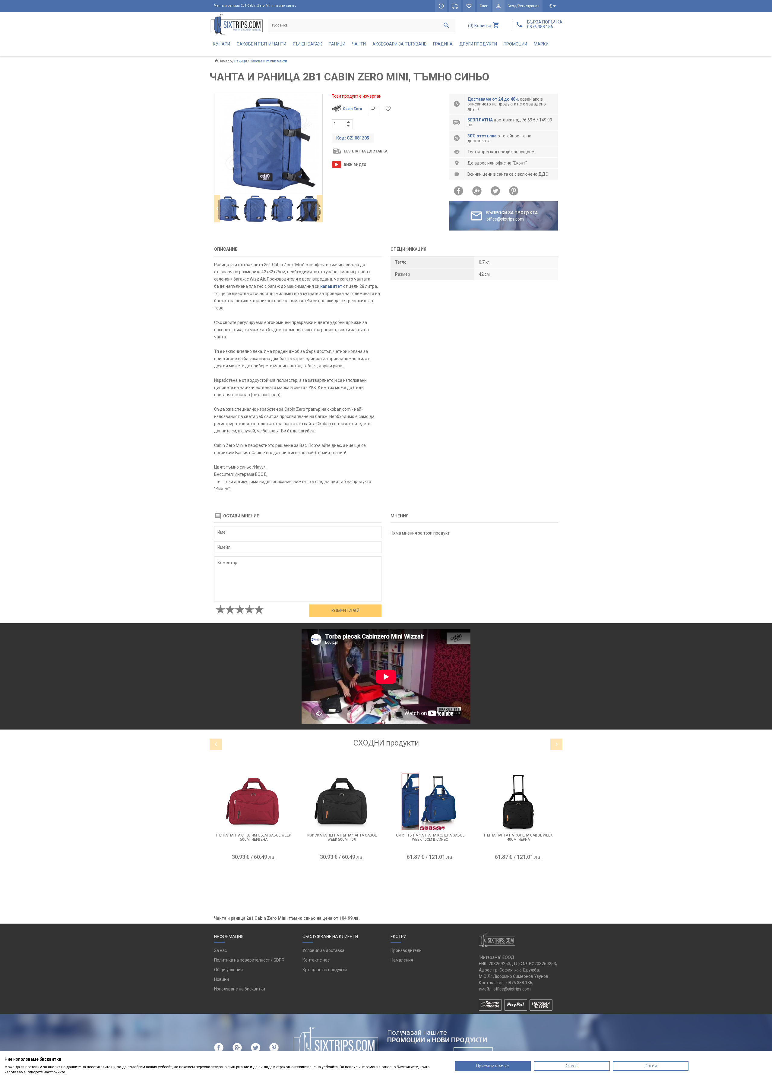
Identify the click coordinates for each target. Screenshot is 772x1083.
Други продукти (478, 44)
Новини (221, 979)
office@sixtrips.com (512, 989)
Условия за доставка (323, 950)
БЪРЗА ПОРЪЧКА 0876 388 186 (544, 24)
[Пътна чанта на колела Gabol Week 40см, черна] (518, 802)
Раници (337, 44)
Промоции (515, 44)
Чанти (359, 44)
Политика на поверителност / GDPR (249, 960)
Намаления (402, 960)
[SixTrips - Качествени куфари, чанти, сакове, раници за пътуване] (237, 24)
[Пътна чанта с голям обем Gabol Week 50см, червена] (253, 802)
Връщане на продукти (324, 969)
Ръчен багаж (307, 44)
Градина (443, 44)
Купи (253, 871)
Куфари (221, 44)
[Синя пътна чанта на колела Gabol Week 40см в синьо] (430, 802)
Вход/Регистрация (523, 6)
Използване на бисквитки (239, 989)
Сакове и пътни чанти (261, 44)
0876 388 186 (519, 982)
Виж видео (355, 165)
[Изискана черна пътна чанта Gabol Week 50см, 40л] (342, 802)
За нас (220, 950)
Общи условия (228, 969)
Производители (406, 950)
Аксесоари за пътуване (399, 44)
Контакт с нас (316, 960)
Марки (541, 44)
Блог (484, 6)
